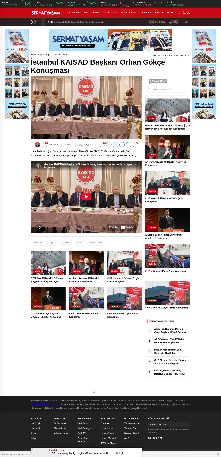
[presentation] (39, 22)
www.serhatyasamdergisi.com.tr (46, 404)
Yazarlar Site (130, 428)
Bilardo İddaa (60, 428)
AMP (126, 438)
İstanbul (146, 13)
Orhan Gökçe (95, 242)
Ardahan (38, 242)
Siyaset (159, 13)
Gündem (97, 13)
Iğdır (52, 242)
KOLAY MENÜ (73, 13)
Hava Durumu (107, 428)
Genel (86, 13)
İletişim (34, 438)
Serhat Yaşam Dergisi (41, 54)
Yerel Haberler (129, 13)
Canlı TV (81, 433)
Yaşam (170, 13)
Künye (34, 433)
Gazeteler (105, 423)
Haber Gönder (108, 433)
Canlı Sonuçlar (84, 428)
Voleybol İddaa (61, 433)
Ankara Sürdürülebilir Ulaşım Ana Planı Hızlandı (78, 22)
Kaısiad (65, 242)
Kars (79, 242)
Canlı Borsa (83, 423)
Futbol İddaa (60, 423)
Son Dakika (111, 13)
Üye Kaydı (35, 428)
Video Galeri (61, 54)
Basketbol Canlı (131, 433)
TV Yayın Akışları (109, 443)
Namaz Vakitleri (108, 438)
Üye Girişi (35, 423)
